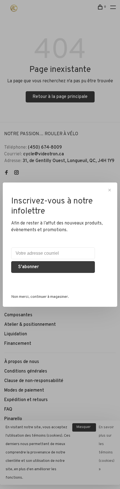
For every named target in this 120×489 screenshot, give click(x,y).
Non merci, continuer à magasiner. (40, 296)
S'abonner (28, 267)
